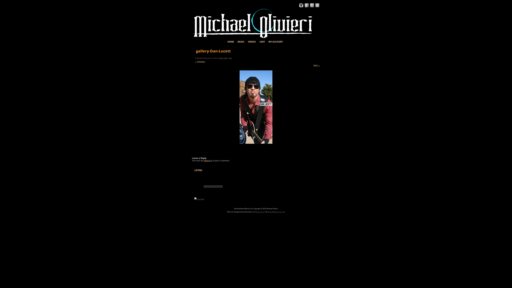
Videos (252, 41)
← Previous (200, 61)
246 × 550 (223, 58)
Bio (230, 58)
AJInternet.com (260, 212)
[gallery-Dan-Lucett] (256, 107)
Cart (262, 41)
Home (230, 41)
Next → (316, 65)
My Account (276, 41)
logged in (208, 160)
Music (241, 41)
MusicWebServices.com (276, 212)
